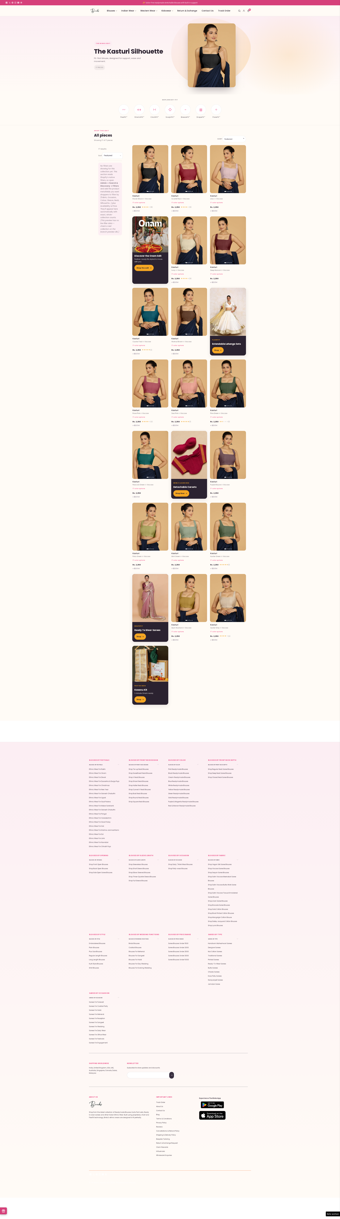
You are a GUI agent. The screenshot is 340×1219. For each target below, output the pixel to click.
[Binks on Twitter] (9, 3)
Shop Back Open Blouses (98, 869)
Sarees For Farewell (96, 1002)
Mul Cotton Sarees (215, 951)
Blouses (111, 10)
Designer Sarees (214, 948)
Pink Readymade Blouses (178, 769)
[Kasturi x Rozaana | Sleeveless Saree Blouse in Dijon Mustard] (189, 598)
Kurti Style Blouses (96, 964)
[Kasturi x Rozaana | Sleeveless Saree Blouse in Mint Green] (189, 527)
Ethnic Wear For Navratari (98, 842)
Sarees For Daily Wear (97, 1030)
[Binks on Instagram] (15, 3)
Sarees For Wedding (96, 1026)
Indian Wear (127, 10)
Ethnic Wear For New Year (98, 790)
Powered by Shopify (126, 1182)
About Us (159, 1106)
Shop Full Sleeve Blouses (138, 881)
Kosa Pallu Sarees (215, 976)
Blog (158, 1115)
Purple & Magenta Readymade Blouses (183, 802)
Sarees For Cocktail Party (98, 1006)
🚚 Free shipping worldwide (170, 2)
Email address (136, 1072)
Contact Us (208, 10)
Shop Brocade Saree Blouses (219, 905)
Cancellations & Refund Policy (167, 1131)
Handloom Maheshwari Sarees (220, 943)
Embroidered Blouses (97, 943)
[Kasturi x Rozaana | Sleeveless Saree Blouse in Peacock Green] (150, 455)
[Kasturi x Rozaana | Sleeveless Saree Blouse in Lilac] (228, 169)
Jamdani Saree (214, 984)
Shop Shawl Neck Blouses (138, 781)
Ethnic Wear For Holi (96, 826)
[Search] (239, 10)
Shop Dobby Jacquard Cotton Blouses (222, 921)
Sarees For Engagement (98, 1043)
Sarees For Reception (97, 1018)
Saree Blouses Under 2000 (178, 948)
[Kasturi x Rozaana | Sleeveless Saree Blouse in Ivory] (189, 240)
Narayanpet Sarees (215, 980)
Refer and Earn (333, 1214)
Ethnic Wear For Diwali (97, 777)
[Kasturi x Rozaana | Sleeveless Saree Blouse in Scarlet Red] (189, 169)
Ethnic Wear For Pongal (98, 814)
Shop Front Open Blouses (98, 864)
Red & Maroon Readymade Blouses (182, 806)
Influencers (160, 1151)
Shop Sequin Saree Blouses (218, 872)
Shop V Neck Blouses (137, 777)
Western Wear (147, 10)
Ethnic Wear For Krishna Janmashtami (104, 830)
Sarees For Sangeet (96, 1022)
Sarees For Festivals (96, 1039)
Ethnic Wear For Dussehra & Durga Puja (104, 781)
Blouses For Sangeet (136, 956)
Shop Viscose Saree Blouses (219, 869)
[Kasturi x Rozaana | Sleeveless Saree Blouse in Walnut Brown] (189, 312)
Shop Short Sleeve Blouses (139, 869)
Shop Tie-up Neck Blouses (139, 769)
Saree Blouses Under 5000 (178, 960)
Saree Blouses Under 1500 (178, 943)
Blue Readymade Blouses (178, 781)
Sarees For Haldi (95, 1010)
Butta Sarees (213, 968)
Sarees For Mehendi (96, 1014)
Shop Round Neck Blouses (139, 798)
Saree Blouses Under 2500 (178, 951)
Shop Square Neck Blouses (139, 802)
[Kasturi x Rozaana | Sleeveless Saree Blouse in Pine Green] (228, 383)
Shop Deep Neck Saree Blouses (219, 773)
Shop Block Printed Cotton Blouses (221, 913)
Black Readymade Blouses (178, 773)
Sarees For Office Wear (97, 1035)
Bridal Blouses (134, 943)
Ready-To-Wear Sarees (217, 964)
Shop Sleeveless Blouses (138, 864)
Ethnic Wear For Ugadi (97, 798)
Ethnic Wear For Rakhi (97, 769)
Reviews (159, 1127)
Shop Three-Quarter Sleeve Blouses (142, 877)
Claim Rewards (162, 1147)
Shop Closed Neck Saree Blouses (220, 777)
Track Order (224, 10)
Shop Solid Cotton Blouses (218, 909)
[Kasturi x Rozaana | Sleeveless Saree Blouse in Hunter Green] (228, 527)
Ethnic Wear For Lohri (97, 838)
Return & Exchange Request (167, 1143)
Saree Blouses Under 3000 (178, 956)
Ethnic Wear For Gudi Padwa (100, 802)
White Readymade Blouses (178, 785)
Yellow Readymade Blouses (179, 790)
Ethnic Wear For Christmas (99, 785)
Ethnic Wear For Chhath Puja (100, 846)
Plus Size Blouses (95, 951)
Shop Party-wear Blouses (178, 869)
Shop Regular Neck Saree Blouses (221, 769)
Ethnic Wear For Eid (96, 834)
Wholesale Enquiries (164, 1155)
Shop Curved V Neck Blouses (140, 790)
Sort (219, 139)
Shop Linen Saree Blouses (218, 901)
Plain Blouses (94, 948)
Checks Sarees (214, 972)
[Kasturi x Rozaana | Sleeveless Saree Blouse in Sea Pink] (189, 383)
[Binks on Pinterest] (12, 3)
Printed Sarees (213, 960)
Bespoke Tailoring (163, 1139)
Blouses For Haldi (135, 960)
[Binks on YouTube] (18, 3)
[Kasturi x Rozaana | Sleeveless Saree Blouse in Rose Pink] (150, 383)
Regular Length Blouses (98, 956)
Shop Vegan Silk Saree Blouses (220, 864)
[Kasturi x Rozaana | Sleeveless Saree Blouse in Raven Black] (150, 169)
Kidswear (166, 10)
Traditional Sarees (215, 956)
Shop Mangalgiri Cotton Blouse (220, 917)
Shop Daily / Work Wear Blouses (180, 864)
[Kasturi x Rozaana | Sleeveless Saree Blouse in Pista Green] (150, 527)
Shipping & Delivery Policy (166, 1135)
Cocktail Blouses (135, 948)
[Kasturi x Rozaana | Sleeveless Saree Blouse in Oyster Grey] (228, 598)
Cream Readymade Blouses (179, 777)
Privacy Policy (161, 1123)
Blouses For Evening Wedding (140, 968)
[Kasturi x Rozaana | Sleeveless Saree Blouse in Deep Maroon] (228, 240)
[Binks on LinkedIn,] (21, 3)
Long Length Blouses (97, 960)
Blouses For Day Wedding (138, 964)
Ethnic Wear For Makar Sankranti (101, 806)
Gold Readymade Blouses (178, 798)
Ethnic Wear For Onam (97, 773)
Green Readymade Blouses (179, 793)
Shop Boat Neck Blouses (138, 793)
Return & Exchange (187, 10)
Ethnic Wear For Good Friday (99, 822)
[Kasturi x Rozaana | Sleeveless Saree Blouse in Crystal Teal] (150, 312)
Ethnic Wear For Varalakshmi (100, 818)
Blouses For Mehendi (137, 951)
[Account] (244, 10)
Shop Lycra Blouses (215, 925)
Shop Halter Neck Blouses (138, 785)
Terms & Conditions (164, 1119)
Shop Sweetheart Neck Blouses (140, 773)
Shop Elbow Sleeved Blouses (139, 872)
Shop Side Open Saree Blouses (100, 872)
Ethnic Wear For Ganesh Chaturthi (102, 793)
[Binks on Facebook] (7, 3)
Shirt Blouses (94, 968)
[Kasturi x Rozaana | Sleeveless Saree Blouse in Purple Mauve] (228, 455)
